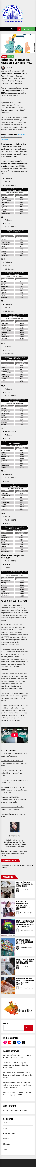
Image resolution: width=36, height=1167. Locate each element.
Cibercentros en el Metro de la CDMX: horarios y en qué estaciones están (14, 763)
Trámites (3, 855)
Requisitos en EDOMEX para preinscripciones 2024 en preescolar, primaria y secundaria (14, 799)
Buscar (5, 1023)
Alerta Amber (8, 1123)
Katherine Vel (9, 68)
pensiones (14, 853)
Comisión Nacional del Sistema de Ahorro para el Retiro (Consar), (14, 163)
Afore (2, 851)
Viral (5, 1149)
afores (6, 851)
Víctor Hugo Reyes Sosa (26, 930)
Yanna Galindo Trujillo (26, 913)
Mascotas (6, 1144)
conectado (18, 865)
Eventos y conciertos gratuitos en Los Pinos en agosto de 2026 (24, 942)
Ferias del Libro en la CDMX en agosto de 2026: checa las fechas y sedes (25, 961)
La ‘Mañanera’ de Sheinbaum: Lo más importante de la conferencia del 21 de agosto (23, 905)
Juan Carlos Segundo (26, 890)
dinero (25, 851)
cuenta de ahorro (18, 851)
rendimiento (20, 853)
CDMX (4, 56)
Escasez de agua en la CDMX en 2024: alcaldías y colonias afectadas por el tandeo (14, 789)
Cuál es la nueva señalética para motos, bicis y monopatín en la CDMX (12, 773)
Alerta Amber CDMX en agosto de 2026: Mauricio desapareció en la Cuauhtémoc (15, 1065)
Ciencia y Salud (9, 1133)
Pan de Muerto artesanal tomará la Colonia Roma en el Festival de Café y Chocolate (25, 981)
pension (8, 853)
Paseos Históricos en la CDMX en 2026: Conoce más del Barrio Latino (24, 884)
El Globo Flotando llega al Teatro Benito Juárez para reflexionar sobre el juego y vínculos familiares (25, 924)
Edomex (10, 56)
